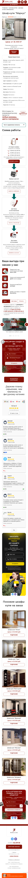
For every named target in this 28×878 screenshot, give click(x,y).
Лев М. (9, 457)
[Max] (15, 594)
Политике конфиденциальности (14, 568)
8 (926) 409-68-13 (15, 155)
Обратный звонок (14, 846)
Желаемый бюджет (15, 357)
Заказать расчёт (14, 52)
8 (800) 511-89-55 (15, 150)
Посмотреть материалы (14, 379)
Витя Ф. (9, 512)
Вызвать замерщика (14, 191)
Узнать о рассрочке (14, 222)
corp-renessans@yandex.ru (14, 849)
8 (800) (14, 843)
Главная (4, 8)
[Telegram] (13, 594)
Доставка (14, 301)
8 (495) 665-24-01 (15, 153)
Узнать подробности (23, 113)
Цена (5, 301)
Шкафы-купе (13, 8)
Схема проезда (14, 856)
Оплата (21, 301)
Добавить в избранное (14, 859)
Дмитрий (10, 439)
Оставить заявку (14, 161)
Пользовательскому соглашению (14, 569)
